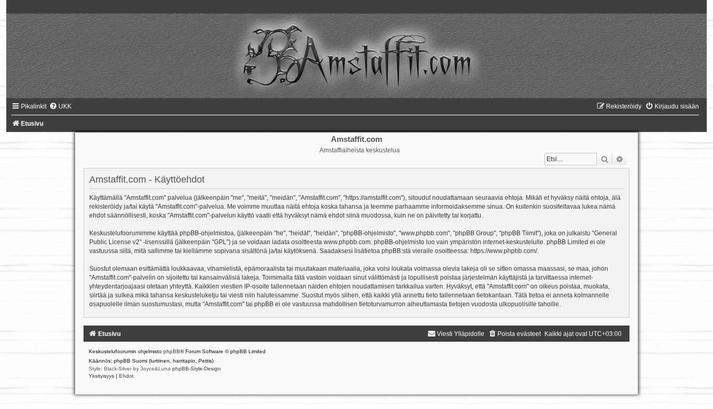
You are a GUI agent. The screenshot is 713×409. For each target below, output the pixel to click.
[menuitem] (60, 106)
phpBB (171, 351)
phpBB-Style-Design (196, 368)
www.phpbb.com (347, 242)
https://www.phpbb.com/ (503, 251)
